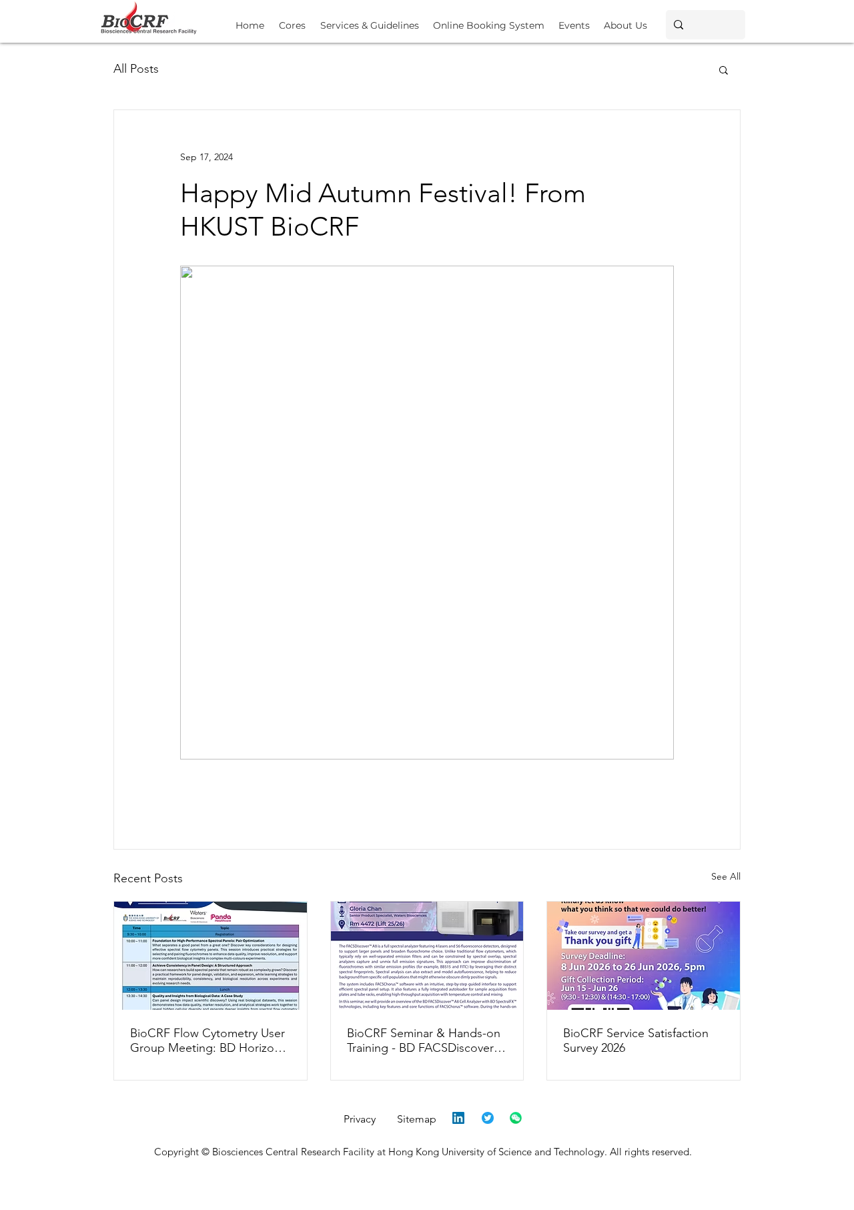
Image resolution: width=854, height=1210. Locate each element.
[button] (369, 20)
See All (726, 876)
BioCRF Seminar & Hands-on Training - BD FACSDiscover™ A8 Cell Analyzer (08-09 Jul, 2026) (426, 1040)
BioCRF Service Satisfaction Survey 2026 (636, 1040)
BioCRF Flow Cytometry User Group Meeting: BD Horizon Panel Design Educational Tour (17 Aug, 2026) (207, 1040)
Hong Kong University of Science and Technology (496, 1151)
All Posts (136, 68)
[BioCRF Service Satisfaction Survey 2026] (643, 956)
